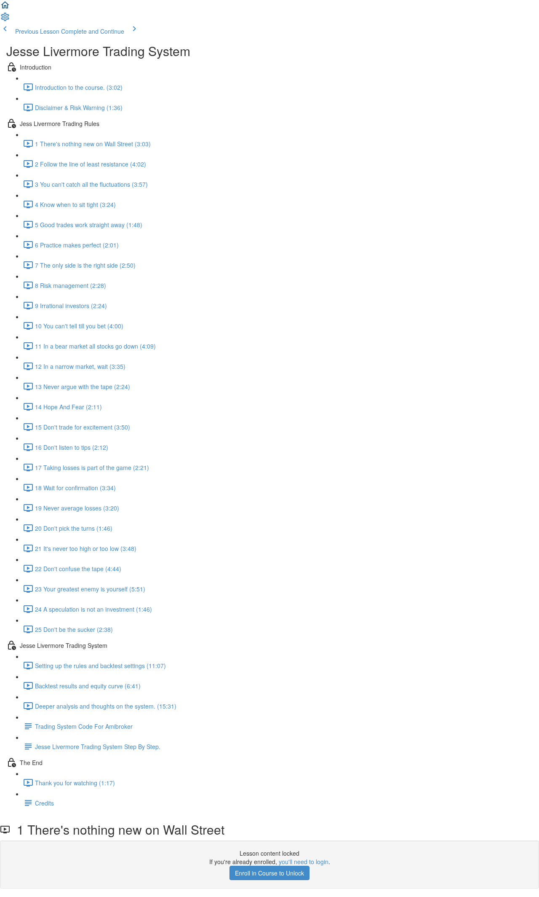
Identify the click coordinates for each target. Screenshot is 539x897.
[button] (5, 7)
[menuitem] (5, 19)
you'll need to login (303, 861)
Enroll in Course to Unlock (269, 873)
